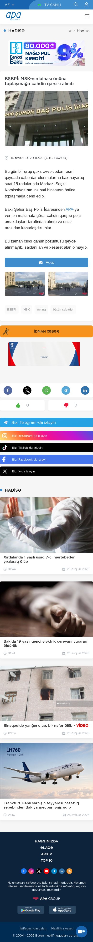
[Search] (76, 4)
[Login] (86, 4)
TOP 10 (46, 860)
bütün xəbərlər (63, 309)
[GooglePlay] (31, 910)
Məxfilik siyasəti (62, 928)
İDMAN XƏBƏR (46, 331)
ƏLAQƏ (46, 848)
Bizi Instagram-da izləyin (29, 436)
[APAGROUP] (46, 898)
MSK (26, 309)
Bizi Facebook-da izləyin (29, 459)
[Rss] (69, 871)
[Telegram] (54, 871)
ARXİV (46, 854)
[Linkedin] (62, 871)
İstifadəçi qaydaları (33, 928)
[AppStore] (62, 910)
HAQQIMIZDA (46, 841)
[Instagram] (31, 871)
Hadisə (83, 31)
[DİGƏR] (86, 16)
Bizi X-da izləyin (23, 471)
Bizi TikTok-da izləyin (27, 447)
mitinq (41, 309)
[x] (39, 871)
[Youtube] (46, 871)
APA (69, 209)
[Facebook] (24, 871)
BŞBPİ (11, 309)
